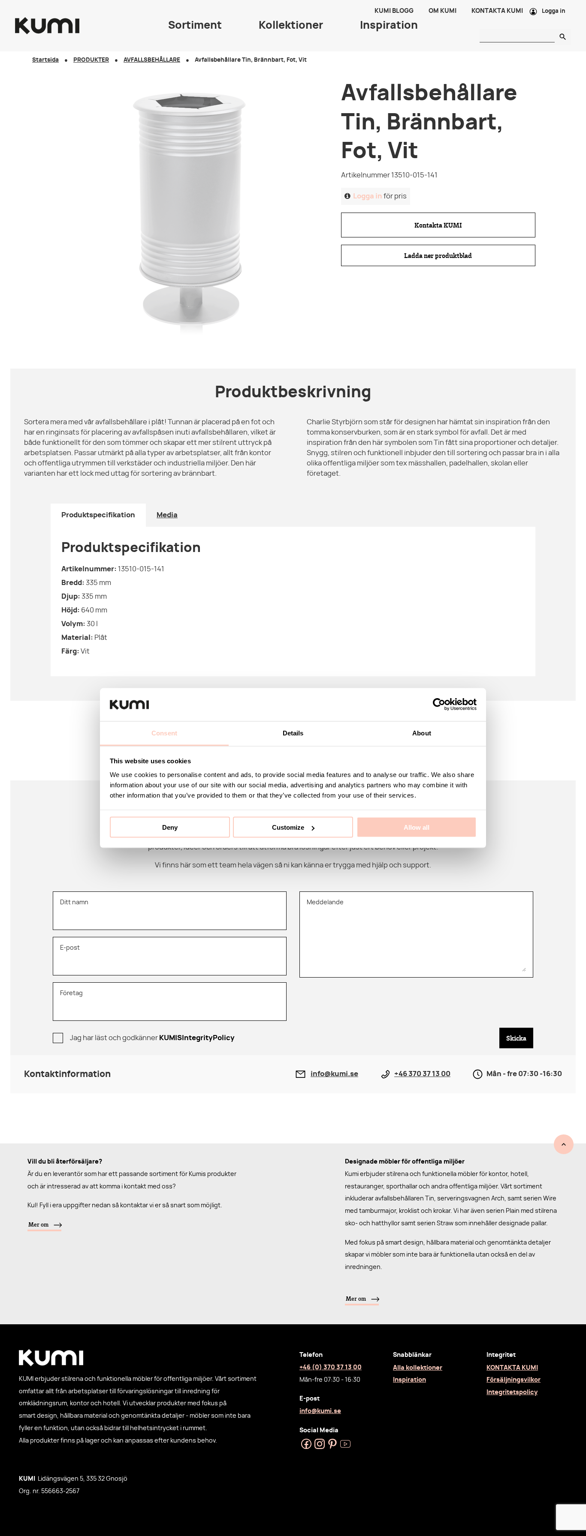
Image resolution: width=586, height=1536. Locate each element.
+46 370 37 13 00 (422, 1074)
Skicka (516, 1038)
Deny (170, 827)
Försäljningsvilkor (513, 1380)
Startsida (45, 60)
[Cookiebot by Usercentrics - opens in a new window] (439, 704)
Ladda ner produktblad (438, 255)
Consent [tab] (164, 732)
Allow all (416, 827)
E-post (70, 948)
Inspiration (409, 1380)
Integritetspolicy (512, 1392)
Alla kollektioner (417, 1368)
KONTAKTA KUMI (512, 1368)
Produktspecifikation (98, 515)
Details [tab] (293, 732)
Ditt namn (74, 902)
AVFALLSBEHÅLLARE (152, 60)
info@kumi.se (334, 1074)
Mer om (38, 1224)
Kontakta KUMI (438, 225)
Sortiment (195, 26)
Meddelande (325, 902)
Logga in (553, 11)
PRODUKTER (91, 60)
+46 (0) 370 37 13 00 (330, 1367)
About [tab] (421, 732)
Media (167, 515)
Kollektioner (291, 26)
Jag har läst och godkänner (152, 1038)
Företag (71, 993)
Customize (288, 827)
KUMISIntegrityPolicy (197, 1038)
